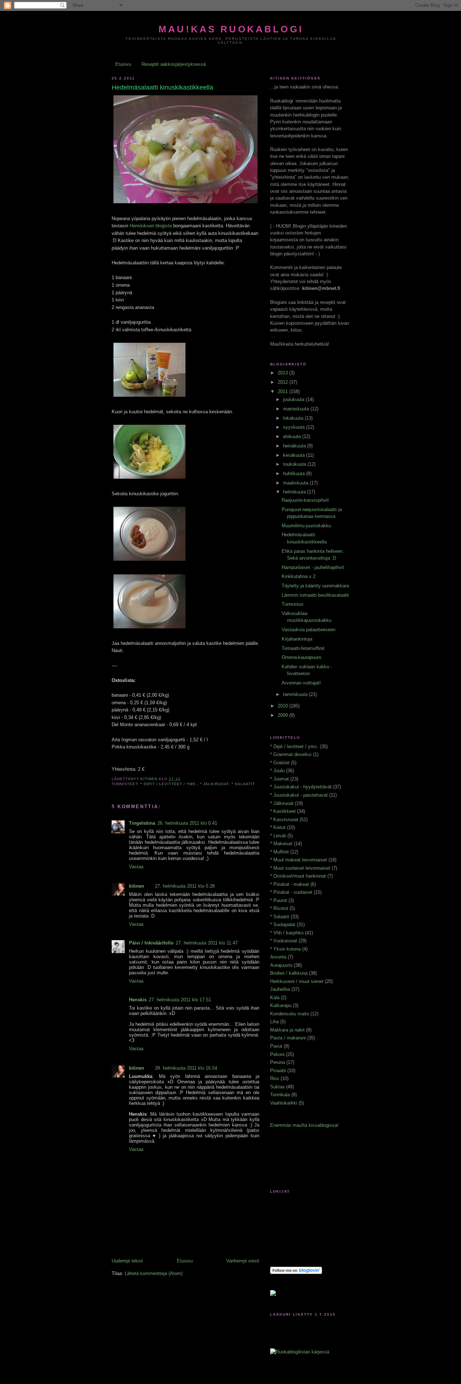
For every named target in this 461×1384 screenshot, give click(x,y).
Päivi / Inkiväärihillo (151, 943)
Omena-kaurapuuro (301, 657)
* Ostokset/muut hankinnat (298, 876)
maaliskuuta (296, 483)
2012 (283, 382)
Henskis (138, 999)
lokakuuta (294, 418)
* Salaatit (243, 784)
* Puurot (278, 900)
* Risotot (279, 908)
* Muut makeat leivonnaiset (298, 859)
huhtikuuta (294, 473)
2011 (283, 391)
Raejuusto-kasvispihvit (305, 500)
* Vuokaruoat (283, 940)
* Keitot (278, 827)
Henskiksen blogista (151, 225)
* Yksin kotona (285, 949)
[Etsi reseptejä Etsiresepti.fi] (299, 1352)
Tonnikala (280, 1094)
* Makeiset (281, 843)
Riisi (274, 1078)
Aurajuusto (281, 965)
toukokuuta (295, 464)
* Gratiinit (280, 762)
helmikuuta (295, 492)
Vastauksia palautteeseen (308, 629)
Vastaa (136, 866)
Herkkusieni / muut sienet (296, 981)
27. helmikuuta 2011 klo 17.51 (180, 999)
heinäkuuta (295, 446)
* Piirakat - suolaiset (291, 892)
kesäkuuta (294, 455)
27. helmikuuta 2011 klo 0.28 (185, 886)
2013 (283, 372)
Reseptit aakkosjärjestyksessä (174, 64)
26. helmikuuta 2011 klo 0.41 (187, 823)
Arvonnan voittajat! (301, 683)
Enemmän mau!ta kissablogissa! (304, 1125)
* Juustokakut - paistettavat (299, 795)
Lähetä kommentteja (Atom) (154, 1273)
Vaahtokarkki (283, 1103)
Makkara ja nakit (287, 1030)
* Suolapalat (282, 924)
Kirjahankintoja (297, 639)
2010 (283, 706)
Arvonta (278, 957)
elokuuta (292, 436)
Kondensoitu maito (289, 1013)
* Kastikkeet (283, 811)
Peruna (277, 1062)
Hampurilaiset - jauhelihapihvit (313, 567)
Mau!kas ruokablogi (230, 29)
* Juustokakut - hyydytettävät (301, 786)
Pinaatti (278, 1070)
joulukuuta (294, 399)
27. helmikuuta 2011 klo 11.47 (207, 943)
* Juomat (279, 779)
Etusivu (123, 64)
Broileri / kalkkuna (289, 973)
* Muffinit (279, 852)
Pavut (276, 1046)
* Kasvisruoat (284, 819)
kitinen (136, 886)
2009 (283, 715)
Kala (274, 997)
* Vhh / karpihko (287, 932)
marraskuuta (296, 408)
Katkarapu (280, 1005)
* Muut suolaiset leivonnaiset (300, 868)
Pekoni (277, 1054)
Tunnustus (293, 604)
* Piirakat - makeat (289, 884)
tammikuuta (296, 694)
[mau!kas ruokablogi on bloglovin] (296, 1272)
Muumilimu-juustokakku (306, 525)
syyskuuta (294, 427)
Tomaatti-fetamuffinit (303, 648)
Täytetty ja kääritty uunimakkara (315, 585)
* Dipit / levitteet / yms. (168, 784)
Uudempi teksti (127, 1261)
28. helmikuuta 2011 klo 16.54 (186, 1068)
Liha (274, 1021)
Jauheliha (280, 989)
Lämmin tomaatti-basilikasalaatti (315, 595)
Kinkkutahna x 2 (298, 576)
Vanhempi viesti (242, 1261)
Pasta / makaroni (288, 1038)
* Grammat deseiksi (291, 754)
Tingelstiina (142, 823)
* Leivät (278, 835)
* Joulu (277, 770)
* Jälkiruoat (214, 784)
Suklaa (277, 1086)
